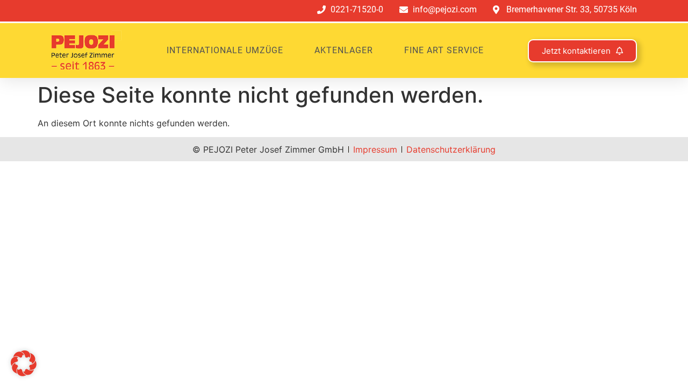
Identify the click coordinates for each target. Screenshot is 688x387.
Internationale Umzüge (225, 50)
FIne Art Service (444, 50)
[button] (23, 363)
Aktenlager (343, 50)
